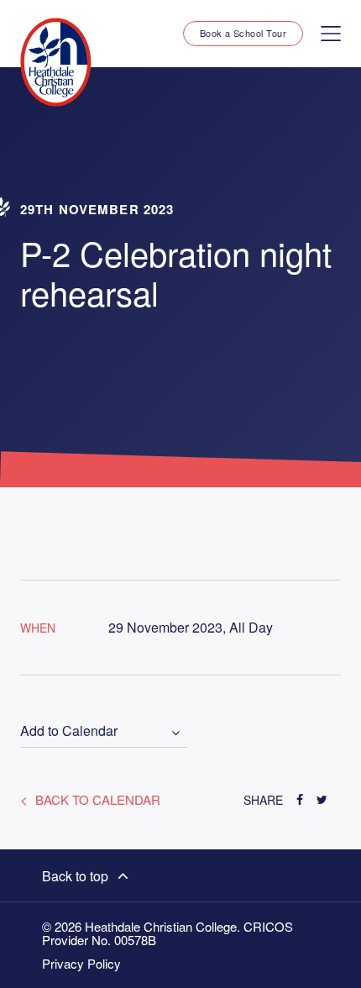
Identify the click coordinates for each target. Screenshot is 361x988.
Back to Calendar (96, 799)
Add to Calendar (69, 731)
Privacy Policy (81, 963)
